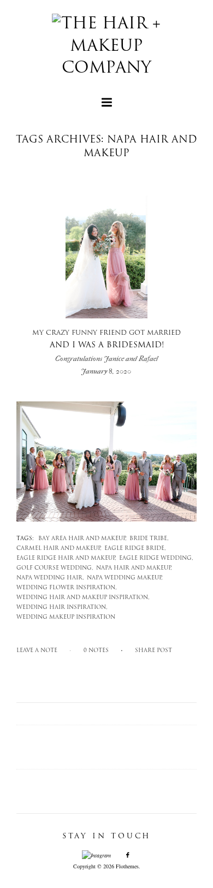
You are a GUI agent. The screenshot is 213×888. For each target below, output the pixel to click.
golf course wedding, (54, 568)
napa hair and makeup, (134, 568)
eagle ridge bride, (135, 549)
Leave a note (36, 651)
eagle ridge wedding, (156, 558)
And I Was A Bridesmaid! (106, 346)
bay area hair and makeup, (82, 539)
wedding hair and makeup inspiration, (83, 598)
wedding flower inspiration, (66, 588)
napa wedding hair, (50, 578)
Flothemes (127, 866)
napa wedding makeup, (125, 578)
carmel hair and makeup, (59, 549)
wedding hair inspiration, (62, 608)
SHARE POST (153, 651)
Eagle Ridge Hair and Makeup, (66, 558)
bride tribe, (149, 539)
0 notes (96, 651)
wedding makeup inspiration (65, 617)
